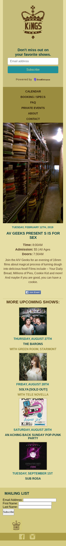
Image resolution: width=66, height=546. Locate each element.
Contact (33, 118)
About (33, 113)
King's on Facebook (22, 536)
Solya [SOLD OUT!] (33, 389)
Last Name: (10, 506)
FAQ (33, 102)
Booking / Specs (33, 96)
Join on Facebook (33, 292)
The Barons (33, 344)
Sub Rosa (33, 478)
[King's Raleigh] (33, 27)
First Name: (11, 503)
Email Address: (12, 499)
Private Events (33, 107)
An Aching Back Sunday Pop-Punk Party (33, 436)
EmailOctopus (43, 80)
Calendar (33, 91)
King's (16, 525)
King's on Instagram (32, 536)
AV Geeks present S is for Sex (33, 235)
